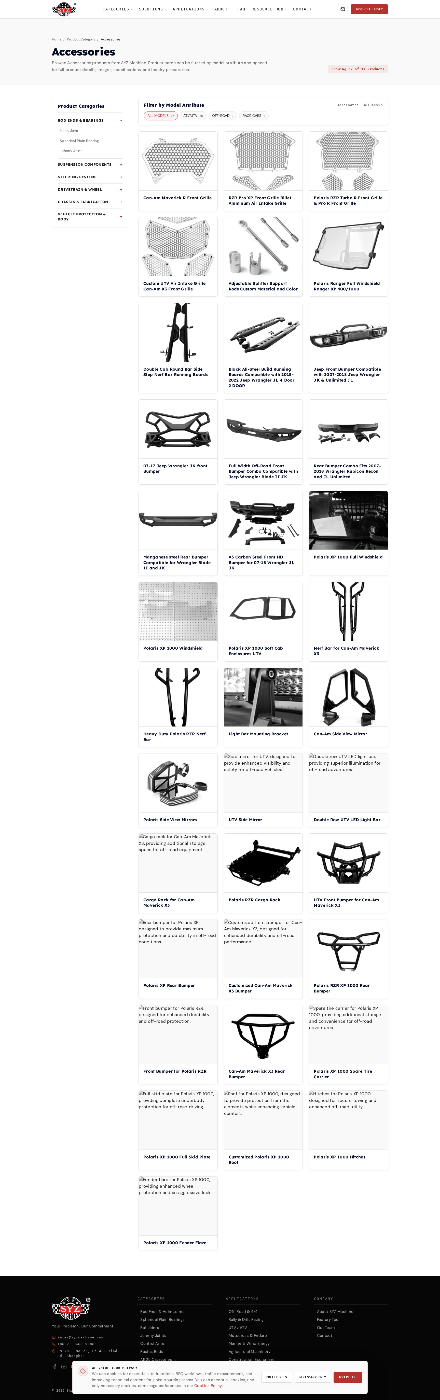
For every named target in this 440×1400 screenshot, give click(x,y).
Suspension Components (85, 164)
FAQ (241, 9)
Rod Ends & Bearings (81, 120)
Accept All (348, 1377)
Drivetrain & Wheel (80, 189)
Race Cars (254, 116)
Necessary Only (312, 1377)
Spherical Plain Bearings (162, 1319)
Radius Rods (151, 1351)
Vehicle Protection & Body (82, 216)
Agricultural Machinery (249, 1351)
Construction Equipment (252, 1359)
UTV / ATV (238, 1327)
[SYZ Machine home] (64, 9)
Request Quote (369, 9)
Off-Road (222, 116)
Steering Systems (77, 177)
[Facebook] (55, 1366)
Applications (189, 9)
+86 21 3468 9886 (76, 1344)
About (221, 9)
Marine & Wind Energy (249, 1343)
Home (56, 39)
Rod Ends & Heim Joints (162, 1311)
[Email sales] (343, 9)
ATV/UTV (193, 116)
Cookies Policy (208, 1385)
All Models (160, 116)
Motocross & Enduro (248, 1335)
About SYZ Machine (335, 1311)
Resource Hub (268, 9)
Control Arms (152, 1343)
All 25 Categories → (158, 1359)
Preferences (276, 1377)
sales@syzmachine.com (81, 1337)
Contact (302, 9)
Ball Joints (149, 1327)
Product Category (81, 39)
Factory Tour (328, 1319)
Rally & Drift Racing (246, 1319)
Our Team (326, 1327)
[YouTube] (64, 1366)
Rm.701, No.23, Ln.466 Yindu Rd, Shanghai (89, 1353)
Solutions (151, 9)
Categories (116, 9)
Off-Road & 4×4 (243, 1311)
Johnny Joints (153, 1335)
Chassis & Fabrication (83, 202)
